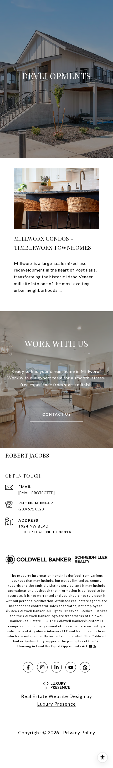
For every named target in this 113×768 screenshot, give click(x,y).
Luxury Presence (56, 704)
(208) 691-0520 (31, 509)
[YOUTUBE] (70, 667)
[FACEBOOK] (28, 667)
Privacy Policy (79, 732)
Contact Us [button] (56, 414)
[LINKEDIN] (56, 667)
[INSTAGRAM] (42, 667)
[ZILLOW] (85, 667)
